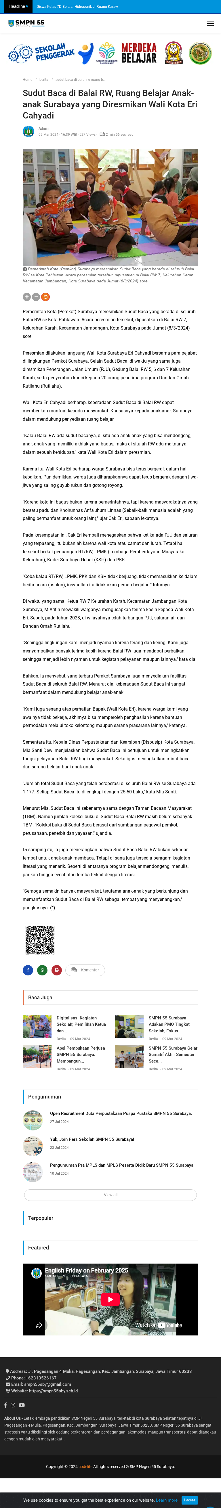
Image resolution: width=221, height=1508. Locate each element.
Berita (62, 1039)
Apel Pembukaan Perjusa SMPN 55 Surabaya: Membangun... (81, 1055)
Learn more (167, 1499)
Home (27, 80)
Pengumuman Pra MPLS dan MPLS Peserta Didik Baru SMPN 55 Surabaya (121, 1165)
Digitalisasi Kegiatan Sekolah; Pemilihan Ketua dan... (81, 1024)
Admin (44, 129)
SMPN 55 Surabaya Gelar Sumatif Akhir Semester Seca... (173, 1055)
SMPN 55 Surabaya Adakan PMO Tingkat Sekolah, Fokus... (169, 1024)
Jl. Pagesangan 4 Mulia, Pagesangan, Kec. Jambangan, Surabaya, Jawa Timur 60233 (101, 1371)
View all (110, 1195)
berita (43, 80)
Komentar (88, 970)
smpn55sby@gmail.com (41, 1384)
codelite (85, 1466)
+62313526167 (34, 1378)
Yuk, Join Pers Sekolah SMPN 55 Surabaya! (92, 1139)
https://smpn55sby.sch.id (44, 1391)
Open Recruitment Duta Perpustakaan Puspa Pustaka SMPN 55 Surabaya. (121, 1113)
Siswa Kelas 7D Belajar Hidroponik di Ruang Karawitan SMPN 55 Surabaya (96, 7)
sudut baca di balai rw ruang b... (81, 80)
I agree (189, 1500)
